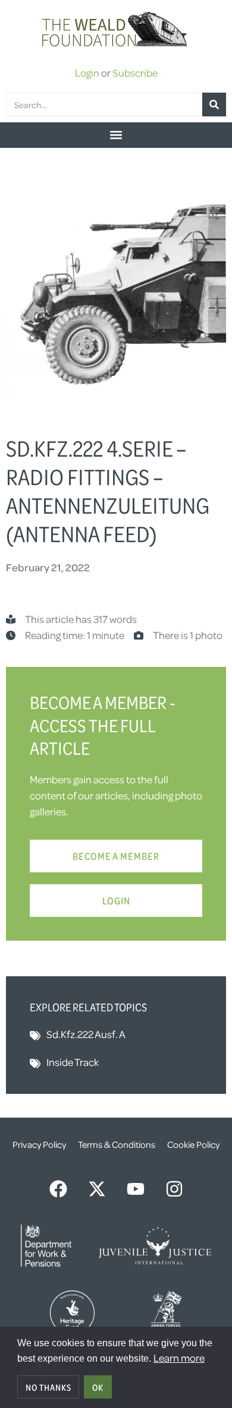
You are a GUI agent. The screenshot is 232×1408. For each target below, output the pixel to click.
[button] (116, 135)
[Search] (214, 104)
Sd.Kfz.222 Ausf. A (86, 1033)
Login (87, 72)
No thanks (48, 1387)
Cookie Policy (193, 1144)
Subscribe (135, 72)
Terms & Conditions (116, 1144)
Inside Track (72, 1061)
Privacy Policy (39, 1144)
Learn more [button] (179, 1357)
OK (98, 1387)
